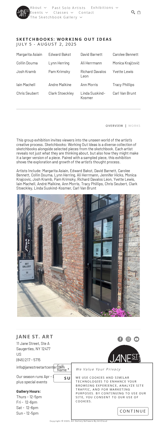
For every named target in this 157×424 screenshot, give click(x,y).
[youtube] (136, 339)
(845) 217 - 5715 (28, 359)
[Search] (133, 12)
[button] (38, 8)
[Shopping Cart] (139, 12)
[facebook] (120, 339)
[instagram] (128, 339)
